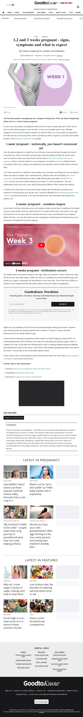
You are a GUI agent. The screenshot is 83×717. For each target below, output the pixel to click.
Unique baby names (20, 18)
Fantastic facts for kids (23, 664)
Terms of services (32, 309)
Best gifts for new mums (64, 18)
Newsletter (75, 112)
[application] (41, 393)
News (9, 12)
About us (8, 691)
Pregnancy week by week (14, 418)
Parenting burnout (59, 655)
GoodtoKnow (28, 55)
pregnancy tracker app (25, 373)
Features (59, 56)
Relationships (28, 12)
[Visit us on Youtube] (71, 3)
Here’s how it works (64, 59)
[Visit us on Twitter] (63, 3)
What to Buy (61, 12)
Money (78, 12)
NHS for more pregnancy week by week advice (31, 369)
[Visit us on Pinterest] (66, 3)
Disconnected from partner (59, 670)
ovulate (59, 161)
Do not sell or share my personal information (48, 694)
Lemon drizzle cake (41, 655)
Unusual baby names (23, 660)
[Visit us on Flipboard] (68, 3)
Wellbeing (41, 12)
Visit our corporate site (66, 710)
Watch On (8, 263)
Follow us (64, 112)
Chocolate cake (41, 658)
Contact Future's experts (24, 691)
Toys (71, 12)
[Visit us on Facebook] (61, 3)
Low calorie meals (41, 666)
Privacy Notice (66, 309)
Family (17, 12)
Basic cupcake (41, 662)
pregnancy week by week (25, 139)
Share (8, 112)
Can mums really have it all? (59, 664)
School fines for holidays (42, 18)
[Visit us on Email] (70, 3)
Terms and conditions (56, 691)
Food (51, 12)
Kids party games (23, 667)
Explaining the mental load (59, 659)
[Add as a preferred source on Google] (41, 701)
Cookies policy (22, 694)
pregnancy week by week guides (28, 377)
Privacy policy (72, 691)
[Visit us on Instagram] (64, 3)
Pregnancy (45, 36)
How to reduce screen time (23, 655)
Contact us (41, 691)
